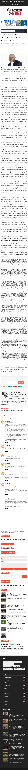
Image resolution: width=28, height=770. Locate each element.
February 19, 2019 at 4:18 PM (11, 456)
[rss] (18, 4)
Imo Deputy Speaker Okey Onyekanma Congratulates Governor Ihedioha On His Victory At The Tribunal (17, 594)
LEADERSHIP (14, 45)
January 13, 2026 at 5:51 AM (10, 499)
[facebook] (10, 4)
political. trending (18, 646)
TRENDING (23, 45)
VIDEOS (3, 651)
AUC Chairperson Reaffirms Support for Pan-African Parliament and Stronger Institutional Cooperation (16, 605)
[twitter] (12, 4)
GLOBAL (18, 644)
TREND (15, 648)
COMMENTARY (4, 45)
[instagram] (15, 4)
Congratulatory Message (13, 634)
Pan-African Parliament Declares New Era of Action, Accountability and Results (17, 720)
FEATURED (10, 45)
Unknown (7, 421)
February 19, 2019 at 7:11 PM (11, 464)
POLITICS (3, 648)
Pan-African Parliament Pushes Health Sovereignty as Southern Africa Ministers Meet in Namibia (17, 600)
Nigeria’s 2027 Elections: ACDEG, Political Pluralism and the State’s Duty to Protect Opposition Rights (17, 616)
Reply (6, 442)
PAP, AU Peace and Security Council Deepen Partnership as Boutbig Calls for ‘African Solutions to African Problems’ (17, 611)
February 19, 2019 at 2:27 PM (11, 422)
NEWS (19, 45)
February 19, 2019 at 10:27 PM (11, 474)
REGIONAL (9, 648)
